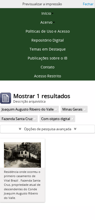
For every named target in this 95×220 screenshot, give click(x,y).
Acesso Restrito (47, 75)
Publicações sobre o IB (47, 58)
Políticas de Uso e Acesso (48, 31)
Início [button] (46, 13)
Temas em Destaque (48, 49)
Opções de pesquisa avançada (47, 129)
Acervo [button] (46, 22)
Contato (47, 66)
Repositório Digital (47, 40)
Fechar (88, 4)
